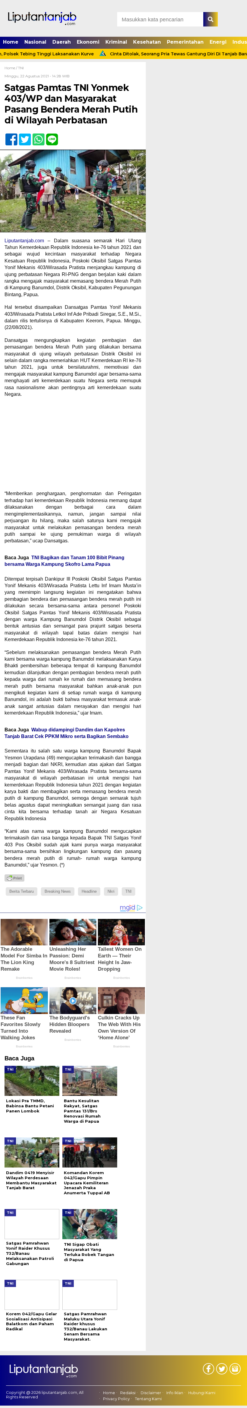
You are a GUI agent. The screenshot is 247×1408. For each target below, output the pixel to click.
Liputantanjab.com (24, 240)
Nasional (35, 42)
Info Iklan (174, 1393)
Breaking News (58, 891)
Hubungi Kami (201, 1393)
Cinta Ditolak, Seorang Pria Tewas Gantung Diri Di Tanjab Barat (162, 54)
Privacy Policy (116, 1399)
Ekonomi (88, 42)
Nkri (111, 891)
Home (10, 42)
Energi (218, 42)
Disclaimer (151, 1393)
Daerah (61, 42)
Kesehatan (147, 42)
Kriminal (116, 42)
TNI (21, 68)
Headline (89, 891)
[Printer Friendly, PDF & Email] (14, 878)
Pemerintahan (185, 42)
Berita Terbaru (21, 891)
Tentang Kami (148, 1399)
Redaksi (128, 1393)
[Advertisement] (73, 446)
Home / (11, 68)
